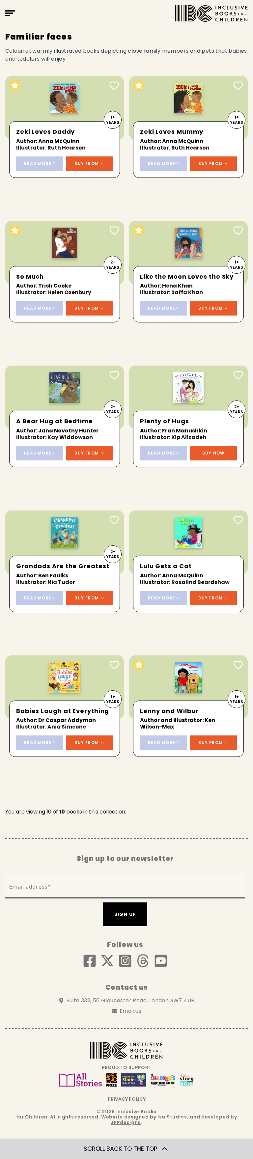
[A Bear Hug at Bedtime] (64, 397)
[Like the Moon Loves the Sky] (188, 253)
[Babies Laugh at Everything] (64, 687)
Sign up (125, 914)
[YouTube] (161, 961)
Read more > (39, 163)
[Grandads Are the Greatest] (64, 542)
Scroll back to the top (120, 1149)
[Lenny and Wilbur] (188, 687)
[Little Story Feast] (187, 1080)
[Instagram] (125, 961)
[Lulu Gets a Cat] (188, 542)
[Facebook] (90, 961)
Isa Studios (172, 1117)
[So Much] (64, 253)
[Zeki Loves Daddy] (64, 108)
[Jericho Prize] (111, 1080)
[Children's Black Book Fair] (163, 1080)
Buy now (213, 453)
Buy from (86, 163)
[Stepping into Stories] (133, 1080)
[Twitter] (107, 961)
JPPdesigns (126, 1122)
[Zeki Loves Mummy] (188, 108)
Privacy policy (127, 1099)
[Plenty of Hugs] (188, 397)
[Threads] (143, 961)
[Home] (211, 13)
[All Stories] (80, 1080)
